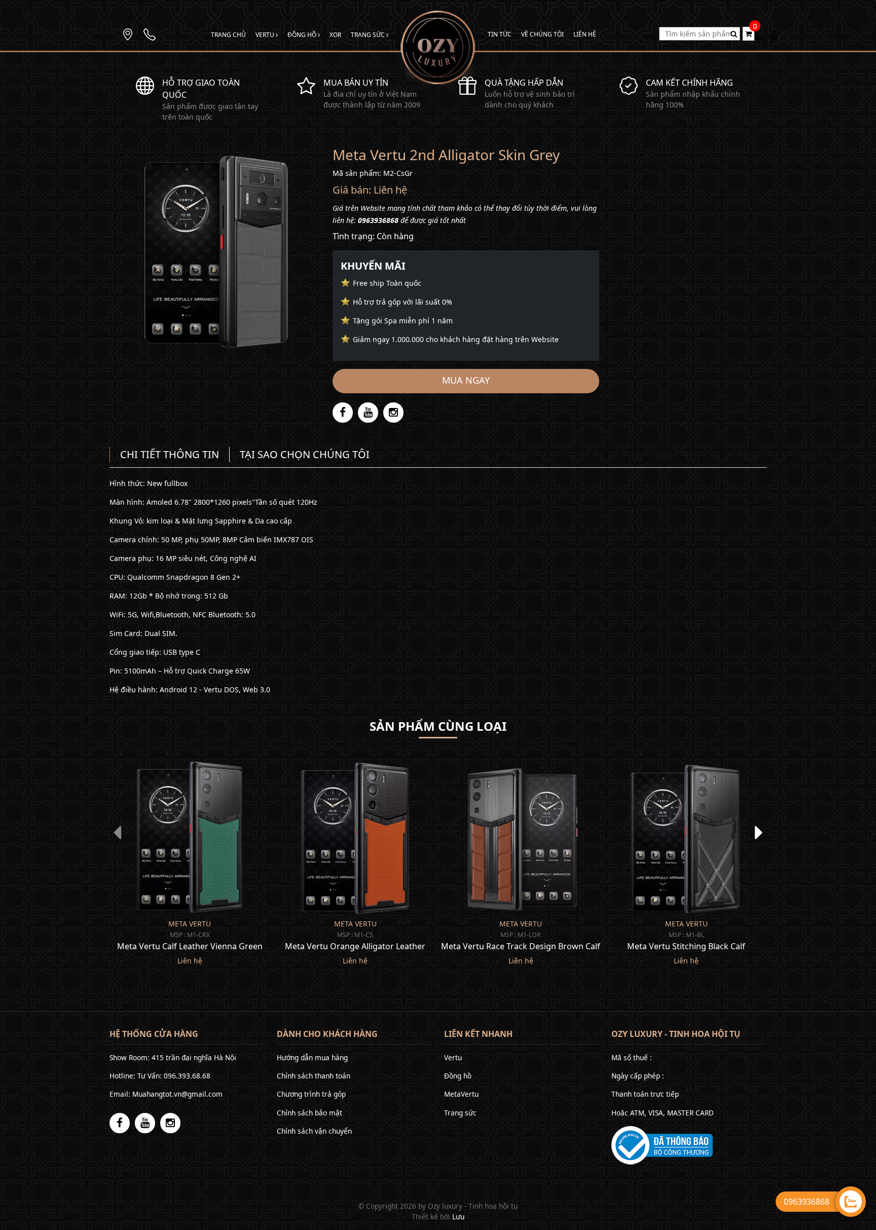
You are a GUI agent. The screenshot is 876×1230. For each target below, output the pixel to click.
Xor (335, 34)
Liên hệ (584, 34)
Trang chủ (228, 34)
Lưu (458, 1216)
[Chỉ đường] (128, 33)
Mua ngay (466, 380)
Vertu (266, 34)
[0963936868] (149, 33)
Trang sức (368, 34)
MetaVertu (461, 1094)
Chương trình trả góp (311, 1094)
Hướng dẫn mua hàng (312, 1057)
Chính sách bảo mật (309, 1112)
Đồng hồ (302, 34)
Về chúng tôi (542, 34)
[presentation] (117, 832)
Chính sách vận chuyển (314, 1131)
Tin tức (500, 34)
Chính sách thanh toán (313, 1075)
